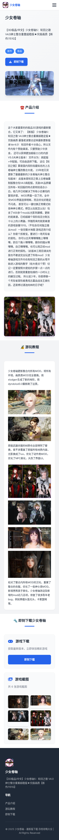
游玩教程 (10, 808)
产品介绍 (10, 803)
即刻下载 (19, 61)
